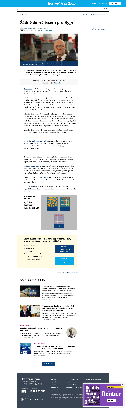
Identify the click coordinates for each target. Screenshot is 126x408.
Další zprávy (48, 364)
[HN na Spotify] (42, 391)
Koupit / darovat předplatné (93, 379)
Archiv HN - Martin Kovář (31, 64)
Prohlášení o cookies (71, 382)
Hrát (52, 209)
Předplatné (115, 3)
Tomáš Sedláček (25, 325)
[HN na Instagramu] (36, 391)
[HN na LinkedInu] (39, 391)
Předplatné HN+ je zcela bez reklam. (69, 272)
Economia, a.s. (32, 381)
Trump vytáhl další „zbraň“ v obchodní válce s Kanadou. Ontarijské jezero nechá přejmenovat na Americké (59, 308)
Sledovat (45, 83)
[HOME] (17, 9)
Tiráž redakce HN (55, 382)
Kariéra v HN (54, 387)
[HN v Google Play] (27, 399)
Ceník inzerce (54, 390)
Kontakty (53, 379)
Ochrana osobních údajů (72, 379)
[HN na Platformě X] (31, 391)
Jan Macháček (28, 28)
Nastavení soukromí (71, 384)
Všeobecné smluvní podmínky (74, 387)
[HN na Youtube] (44, 391)
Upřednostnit (57, 83)
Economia (53, 384)
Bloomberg (44, 177)
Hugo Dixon (28, 89)
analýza (31, 186)
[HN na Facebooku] (34, 391)
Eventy (88, 382)
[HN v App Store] (39, 399)
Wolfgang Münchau (31, 166)
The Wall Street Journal (37, 141)
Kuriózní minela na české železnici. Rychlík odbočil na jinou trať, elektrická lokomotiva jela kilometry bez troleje (58, 289)
